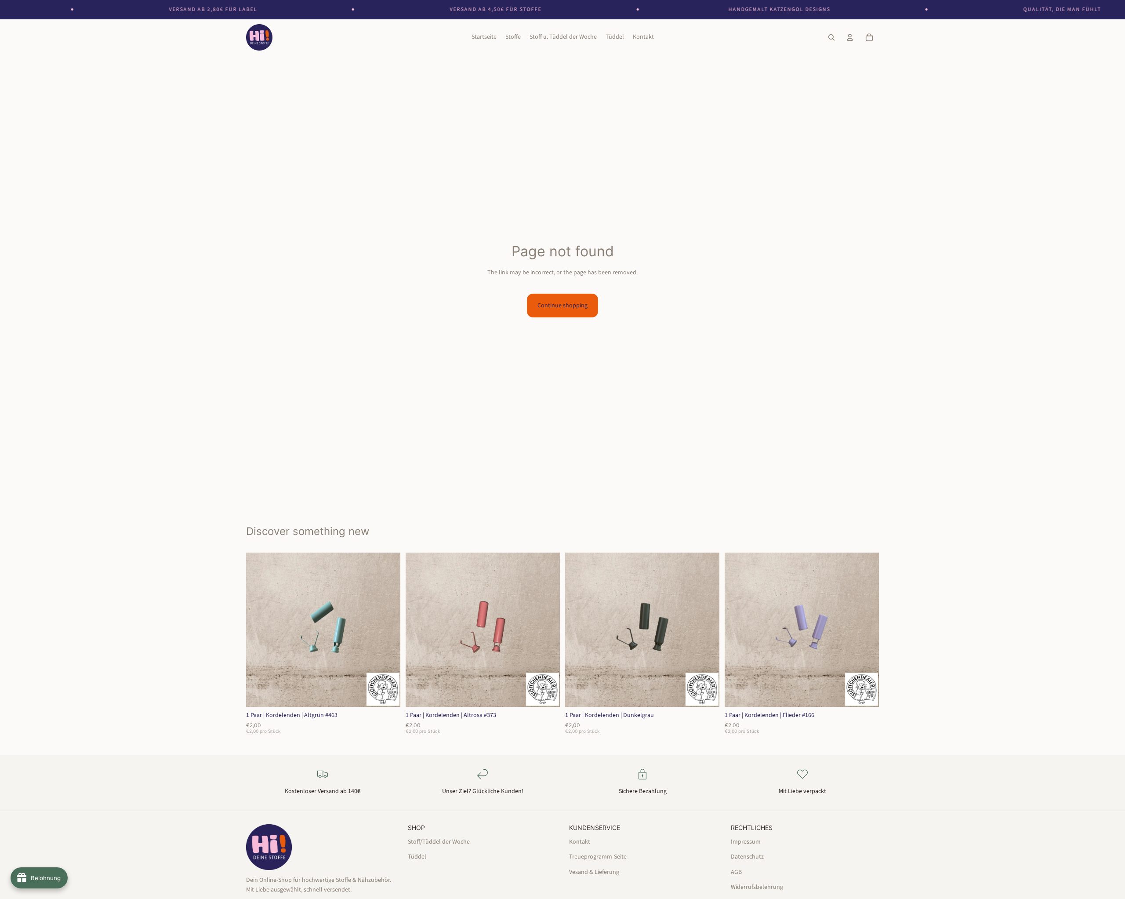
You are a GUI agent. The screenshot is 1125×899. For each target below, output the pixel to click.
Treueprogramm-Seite (598, 856)
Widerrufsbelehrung (757, 887)
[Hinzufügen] (387, 693)
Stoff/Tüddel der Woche (439, 841)
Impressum (746, 841)
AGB (736, 871)
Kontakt (579, 841)
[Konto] (850, 37)
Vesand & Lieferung (594, 871)
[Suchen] (831, 37)
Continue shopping (562, 305)
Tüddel (417, 856)
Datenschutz (747, 856)
